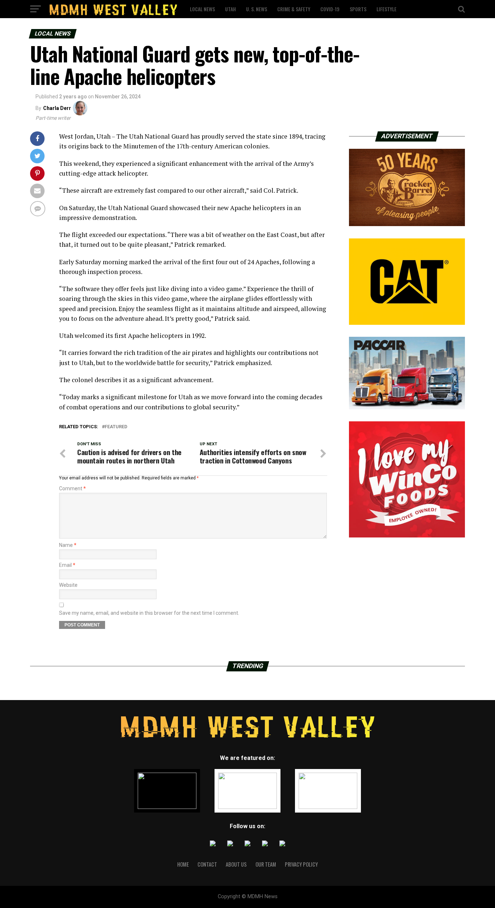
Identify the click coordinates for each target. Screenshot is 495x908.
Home (183, 864)
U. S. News (256, 9)
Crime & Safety (293, 9)
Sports (358, 9)
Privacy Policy (301, 864)
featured (116, 427)
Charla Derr (57, 108)
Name (67, 545)
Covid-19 (330, 9)
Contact (207, 864)
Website (68, 585)
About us (236, 864)
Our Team (265, 864)
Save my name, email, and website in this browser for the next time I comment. (149, 612)
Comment (72, 488)
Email (67, 565)
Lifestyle (386, 9)
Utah (230, 9)
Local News (202, 9)
